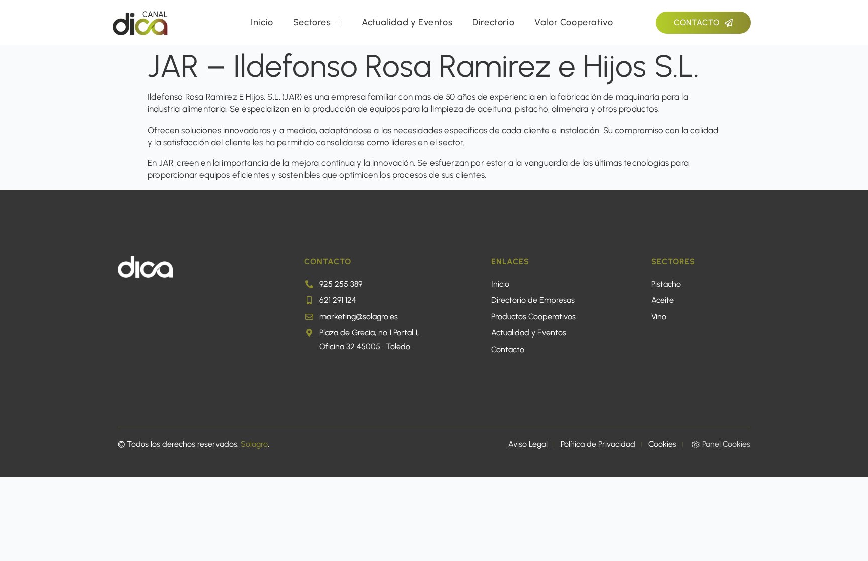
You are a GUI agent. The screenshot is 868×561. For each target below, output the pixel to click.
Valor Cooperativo (573, 22)
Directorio (493, 22)
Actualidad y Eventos (407, 22)
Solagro (254, 444)
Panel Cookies (726, 444)
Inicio (262, 22)
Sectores (312, 22)
